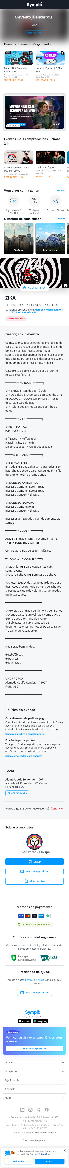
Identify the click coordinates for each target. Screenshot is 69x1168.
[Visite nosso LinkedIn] (22, 1110)
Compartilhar (37, 287)
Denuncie (57, 808)
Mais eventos (37, 881)
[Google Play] (40, 1021)
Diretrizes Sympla (33, 1140)
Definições (18, 1161)
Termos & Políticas (40, 1154)
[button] (10, 1153)
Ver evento (34, 33)
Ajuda (8, 1097)
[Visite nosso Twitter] (39, 1110)
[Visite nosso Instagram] (30, 1110)
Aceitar (50, 1161)
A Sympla (10, 1089)
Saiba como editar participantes (23, 756)
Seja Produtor (13, 1080)
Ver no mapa (19, 793)
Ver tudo (61, 190)
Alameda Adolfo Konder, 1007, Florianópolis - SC (36, 311)
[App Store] (24, 1021)
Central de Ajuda (34, 979)
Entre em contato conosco (43, 1132)
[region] (34, 1157)
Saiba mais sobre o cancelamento (24, 734)
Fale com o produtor (37, 871)
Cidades (9, 1062)
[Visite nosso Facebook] (47, 1110)
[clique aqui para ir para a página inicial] (34, 4)
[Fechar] (64, 1150)
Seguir (37, 861)
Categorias (11, 1071)
